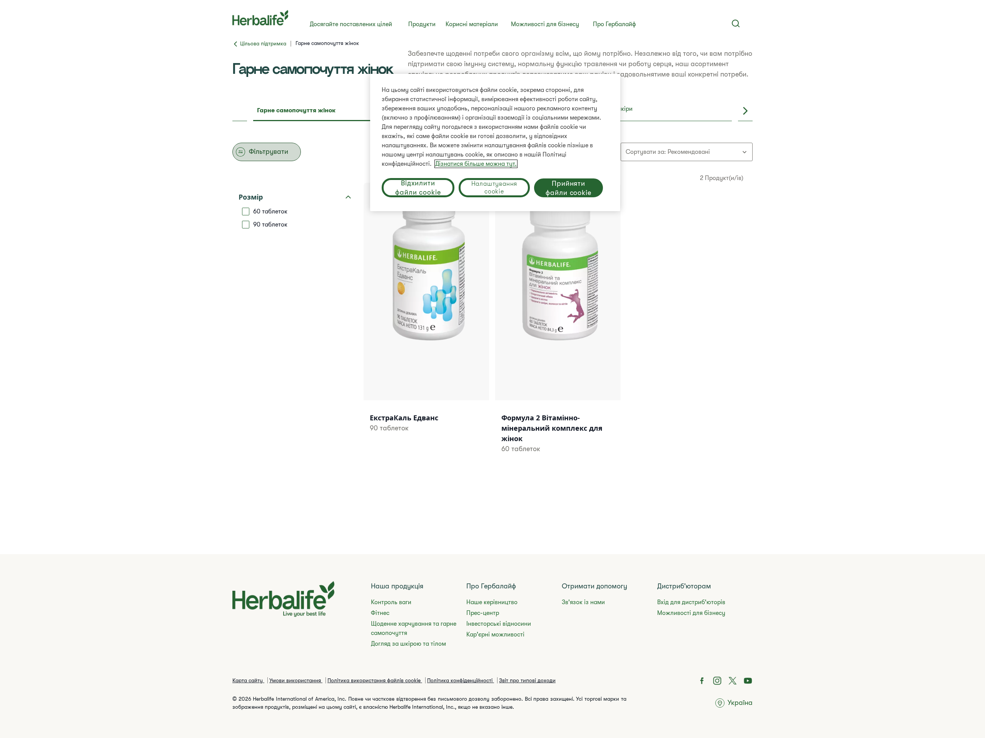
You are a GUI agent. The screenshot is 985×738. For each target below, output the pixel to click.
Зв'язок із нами (583, 602)
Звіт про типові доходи (527, 680)
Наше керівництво (492, 602)
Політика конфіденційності (460, 680)
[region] (495, 142)
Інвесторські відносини (498, 623)
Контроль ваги (391, 602)
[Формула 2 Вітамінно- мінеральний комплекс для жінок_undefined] (558, 328)
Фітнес (380, 613)
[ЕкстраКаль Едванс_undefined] (426, 317)
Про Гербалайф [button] (614, 24)
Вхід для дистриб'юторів (691, 602)
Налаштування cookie (494, 187)
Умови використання (295, 680)
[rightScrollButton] (745, 111)
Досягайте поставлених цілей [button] (351, 24)
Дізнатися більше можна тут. (476, 163)
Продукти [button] (422, 24)
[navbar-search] (736, 23)
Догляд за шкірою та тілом (408, 643)
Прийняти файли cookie (568, 187)
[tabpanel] (492, 320)
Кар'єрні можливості (495, 634)
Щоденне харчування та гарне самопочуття (413, 628)
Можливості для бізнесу (545, 24)
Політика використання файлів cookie (374, 680)
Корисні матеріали (472, 24)
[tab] (331, 111)
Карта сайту (248, 680)
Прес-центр (482, 613)
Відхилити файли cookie (418, 187)
